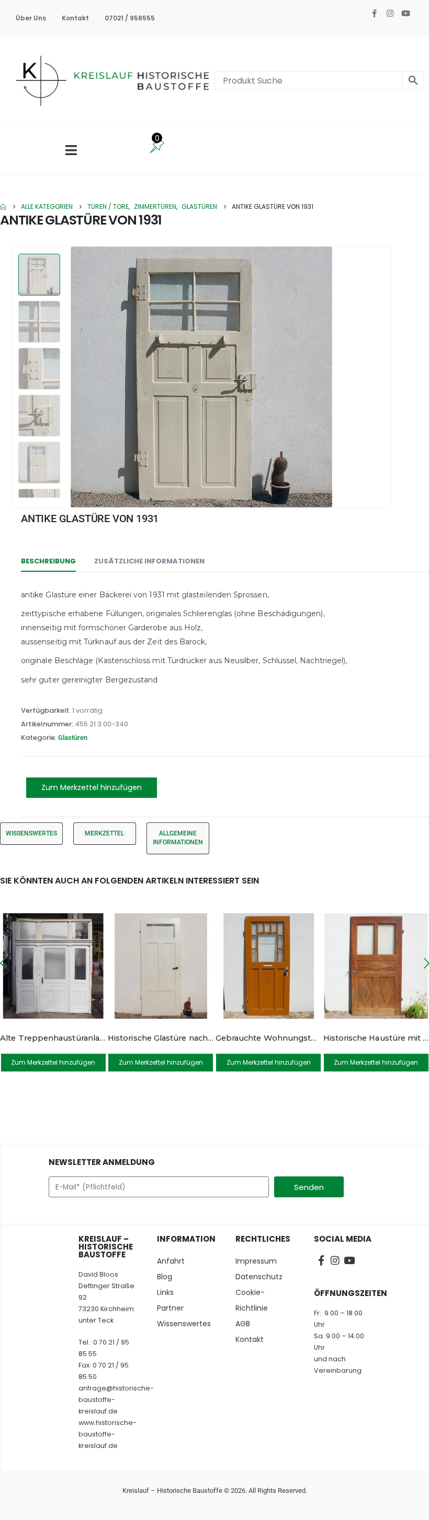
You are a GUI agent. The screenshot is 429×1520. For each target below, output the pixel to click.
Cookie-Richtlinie (251, 1300)
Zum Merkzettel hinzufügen (91, 787)
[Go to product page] (53, 966)
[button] (379, 377)
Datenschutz (259, 1276)
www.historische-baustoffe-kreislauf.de (107, 1434)
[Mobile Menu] (71, 150)
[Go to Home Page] (3, 207)
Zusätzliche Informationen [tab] (149, 561)
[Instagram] (390, 13)
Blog (164, 1276)
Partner (170, 1308)
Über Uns (31, 18)
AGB (242, 1323)
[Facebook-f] (374, 13)
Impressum (256, 1261)
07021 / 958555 (130, 18)
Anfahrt (171, 1261)
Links (165, 1292)
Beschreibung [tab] (48, 561)
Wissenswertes (184, 1323)
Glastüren (72, 737)
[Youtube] (405, 13)
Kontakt (75, 18)
